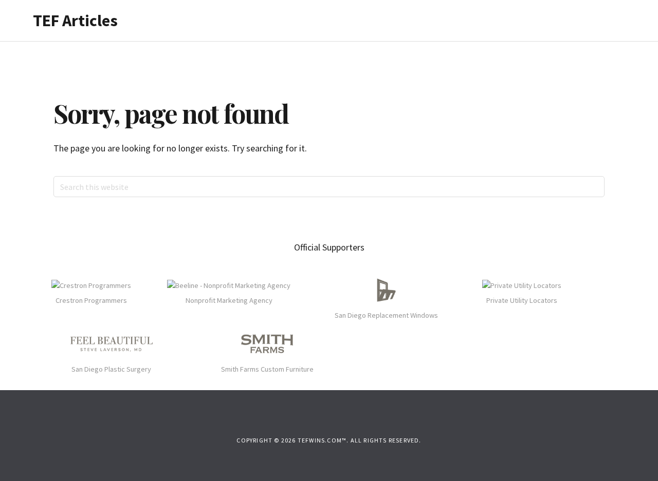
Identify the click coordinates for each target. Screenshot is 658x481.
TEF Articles (75, 20)
